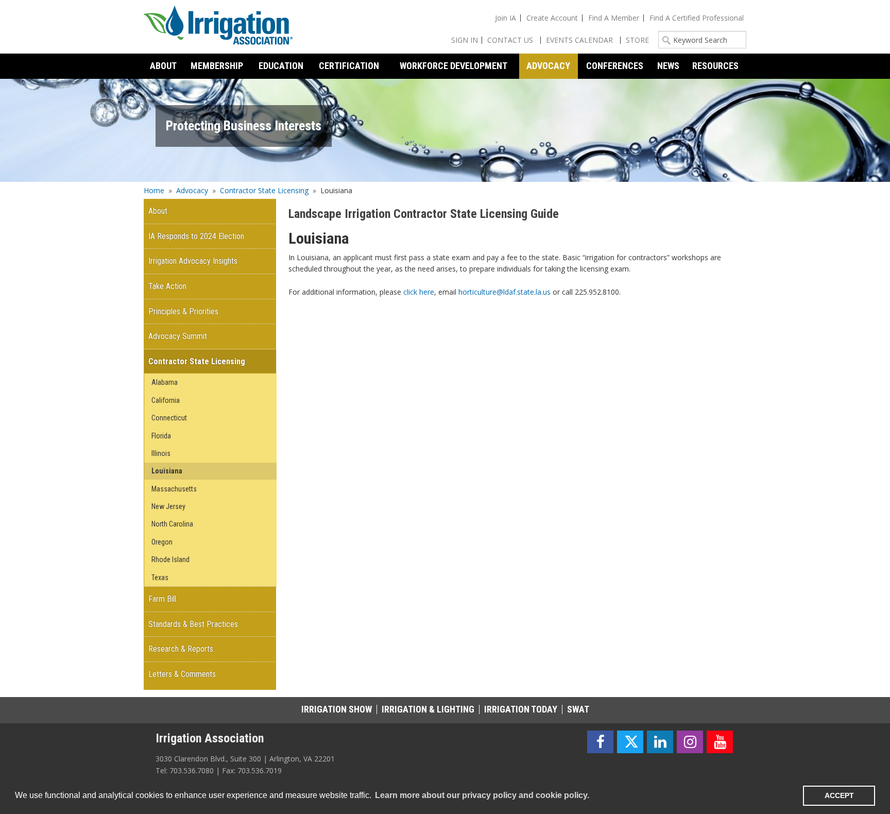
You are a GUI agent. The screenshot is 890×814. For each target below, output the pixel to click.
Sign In (464, 40)
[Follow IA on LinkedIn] (660, 742)
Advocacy (192, 190)
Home (154, 190)
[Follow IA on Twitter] (630, 742)
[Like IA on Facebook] (600, 742)
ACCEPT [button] (839, 795)
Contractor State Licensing (264, 190)
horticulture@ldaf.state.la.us (504, 292)
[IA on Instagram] (690, 742)
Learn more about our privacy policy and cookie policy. (482, 795)
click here (418, 292)
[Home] (218, 26)
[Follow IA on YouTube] (720, 742)
